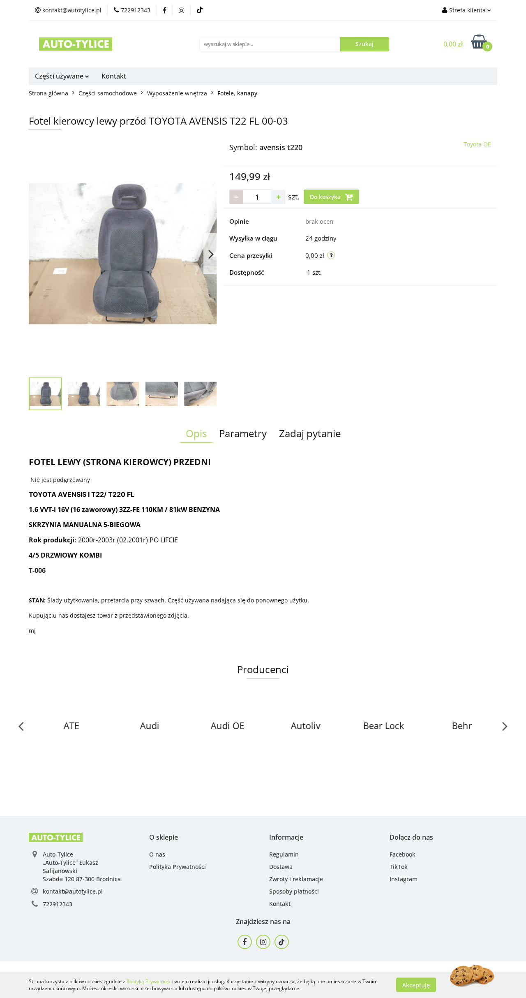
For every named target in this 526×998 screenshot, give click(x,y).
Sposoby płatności (294, 891)
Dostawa (281, 867)
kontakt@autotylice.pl (73, 891)
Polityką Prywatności (150, 981)
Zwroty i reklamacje (296, 879)
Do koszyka (326, 197)
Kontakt (114, 76)
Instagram (404, 879)
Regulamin (284, 854)
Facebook (402, 854)
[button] (163, 837)
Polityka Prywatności (177, 867)
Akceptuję (416, 985)
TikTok (399, 867)
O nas (157, 854)
